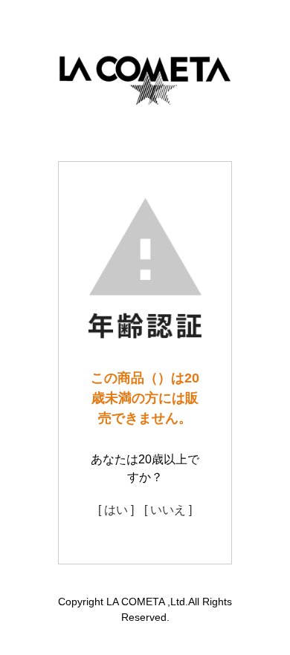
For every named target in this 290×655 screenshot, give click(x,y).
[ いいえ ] (168, 510)
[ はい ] (116, 510)
